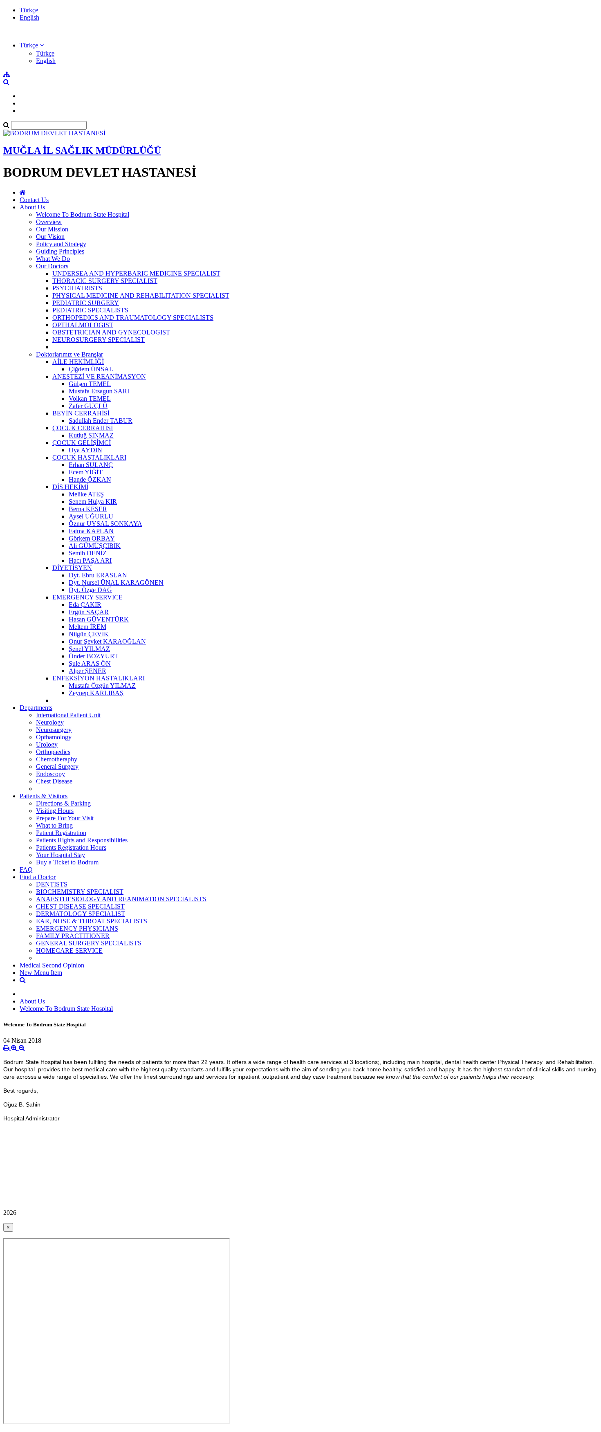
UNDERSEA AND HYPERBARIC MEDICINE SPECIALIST (136, 273)
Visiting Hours (55, 810)
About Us (32, 207)
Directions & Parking (63, 803)
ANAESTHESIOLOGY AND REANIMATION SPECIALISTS (121, 899)
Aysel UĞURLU (91, 516)
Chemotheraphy (56, 759)
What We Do (53, 258)
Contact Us (34, 199)
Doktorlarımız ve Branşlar (69, 354)
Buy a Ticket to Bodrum (67, 862)
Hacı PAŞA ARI (90, 560)
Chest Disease (54, 781)
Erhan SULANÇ (91, 464)
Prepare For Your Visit (65, 818)
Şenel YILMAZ (89, 648)
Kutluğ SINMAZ (91, 435)
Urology (47, 744)
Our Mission (52, 229)
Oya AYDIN (85, 450)
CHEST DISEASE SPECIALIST (80, 906)
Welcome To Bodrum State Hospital (82, 214)
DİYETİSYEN (72, 567)
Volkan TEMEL (90, 398)
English (29, 17)
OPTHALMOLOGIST (82, 324)
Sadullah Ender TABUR (100, 420)
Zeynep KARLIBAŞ (96, 692)
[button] (32, 45)
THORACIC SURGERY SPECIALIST (104, 280)
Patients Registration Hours (71, 847)
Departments (36, 707)
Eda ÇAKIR (85, 604)
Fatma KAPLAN (91, 530)
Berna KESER (88, 508)
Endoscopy (50, 773)
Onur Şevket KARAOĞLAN (107, 641)
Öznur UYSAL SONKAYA (105, 523)
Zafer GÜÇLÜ (88, 405)
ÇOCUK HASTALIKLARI (89, 457)
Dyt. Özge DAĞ (90, 589)
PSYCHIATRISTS (77, 288)
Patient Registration (61, 832)
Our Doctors (52, 266)
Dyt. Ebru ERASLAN (98, 575)
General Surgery (57, 766)
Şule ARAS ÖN (90, 663)
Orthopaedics (53, 751)
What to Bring (54, 825)
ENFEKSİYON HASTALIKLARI (98, 678)
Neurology (50, 722)
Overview (49, 221)
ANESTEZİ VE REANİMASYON (99, 376)
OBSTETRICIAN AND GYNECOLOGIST (111, 332)
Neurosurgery (54, 729)
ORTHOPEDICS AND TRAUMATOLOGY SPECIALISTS (132, 317)
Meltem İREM (87, 626)
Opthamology (54, 737)
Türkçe (29, 10)
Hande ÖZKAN (90, 479)
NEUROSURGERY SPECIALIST (98, 339)
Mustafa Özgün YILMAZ (102, 685)
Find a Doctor (38, 876)
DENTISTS (51, 884)
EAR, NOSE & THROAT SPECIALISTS (91, 921)
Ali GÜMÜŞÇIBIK (95, 545)
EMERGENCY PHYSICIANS (77, 928)
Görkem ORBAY (92, 538)
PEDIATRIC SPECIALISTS (90, 310)
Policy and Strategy (61, 243)
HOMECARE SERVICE (69, 950)
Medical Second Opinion (52, 965)
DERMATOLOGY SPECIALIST (80, 913)
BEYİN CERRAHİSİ (81, 413)
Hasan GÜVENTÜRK (99, 619)
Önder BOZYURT (93, 656)
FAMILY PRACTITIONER (73, 935)
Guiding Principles (60, 251)
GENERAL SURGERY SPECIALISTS (88, 943)
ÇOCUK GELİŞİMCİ (81, 442)
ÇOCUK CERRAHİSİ (82, 427)
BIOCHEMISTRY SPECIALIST (79, 891)
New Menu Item (41, 972)
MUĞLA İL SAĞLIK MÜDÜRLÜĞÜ (82, 150)
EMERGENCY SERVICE (87, 597)
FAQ (26, 869)
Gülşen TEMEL (90, 383)
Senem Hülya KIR (93, 501)
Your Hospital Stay (60, 854)
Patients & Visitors (43, 795)
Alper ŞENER (87, 670)
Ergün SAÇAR (89, 611)
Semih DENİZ (88, 553)
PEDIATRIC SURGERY (85, 302)
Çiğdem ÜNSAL (91, 369)
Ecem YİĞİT (86, 472)
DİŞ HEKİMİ (70, 486)
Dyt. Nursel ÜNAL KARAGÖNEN (116, 582)
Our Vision (50, 236)
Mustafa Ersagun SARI (99, 391)
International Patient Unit (68, 715)
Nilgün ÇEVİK (89, 634)
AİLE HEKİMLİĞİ (78, 361)
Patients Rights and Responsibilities (82, 840)
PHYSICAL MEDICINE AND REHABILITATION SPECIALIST (140, 295)
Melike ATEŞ (86, 494)
